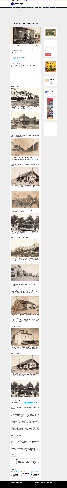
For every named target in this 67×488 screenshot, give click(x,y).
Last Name (52, 46)
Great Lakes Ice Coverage (49, 7)
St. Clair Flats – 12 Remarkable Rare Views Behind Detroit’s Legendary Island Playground (53, 81)
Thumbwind (18, 3)
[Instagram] (55, 0)
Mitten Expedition (45, 483)
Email (45, 50)
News (21, 7)
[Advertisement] (33, 16)
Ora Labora (35, 483)
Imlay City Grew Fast (15, 56)
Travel (31, 7)
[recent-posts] (48, 77)
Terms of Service (26, 0)
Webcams (38, 7)
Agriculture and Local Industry (17, 59)
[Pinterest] (54, 0)
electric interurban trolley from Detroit (28, 402)
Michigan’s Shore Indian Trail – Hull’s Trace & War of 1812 (25, 474)
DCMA (20, 0)
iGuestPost (47, 482)
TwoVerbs (35, 482)
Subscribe (48, 54)
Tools (29, 0)
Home (11, 10)
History (15, 7)
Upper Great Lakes (51, 483)
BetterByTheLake (40, 483)
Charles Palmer (33, 159)
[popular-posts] (46, 77)
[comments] (51, 77)
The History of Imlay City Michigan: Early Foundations (21, 57)
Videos (34, 7)
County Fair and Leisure (16, 62)
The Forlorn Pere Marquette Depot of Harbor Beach (15, 475)
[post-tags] (54, 77)
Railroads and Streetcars (16, 60)
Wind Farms (42, 7)
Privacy (23, 0)
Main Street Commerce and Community (19, 58)
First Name (46, 46)
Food (12, 7)
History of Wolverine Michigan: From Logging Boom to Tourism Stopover (35, 475)
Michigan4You (43, 482)
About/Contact (17, 0)
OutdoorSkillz (51, 482)
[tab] (46, 77)
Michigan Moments (26, 7)
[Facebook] (50, 0)
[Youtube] (51, 0)
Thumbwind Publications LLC (19, 482)
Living (18, 7)
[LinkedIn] (56, 0)
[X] (52, 0)
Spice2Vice (38, 482)
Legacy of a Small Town (16, 63)
